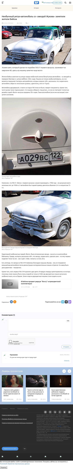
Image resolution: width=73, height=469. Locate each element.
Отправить (66, 347)
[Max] (69, 301)
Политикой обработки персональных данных (15, 464)
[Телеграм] (62, 301)
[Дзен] (66, 301)
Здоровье (14, 8)
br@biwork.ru (53, 431)
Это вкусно (58, 8)
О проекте (4, 408)
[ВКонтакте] (11, 301)
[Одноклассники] (14, 301)
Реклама (12, 408)
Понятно (3, 467)
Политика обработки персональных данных (14, 419)
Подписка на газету (22, 408)
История (36, 8)
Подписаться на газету (10, 448)
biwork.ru (60, 426)
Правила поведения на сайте (10, 415)
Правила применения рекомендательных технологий (17, 423)
